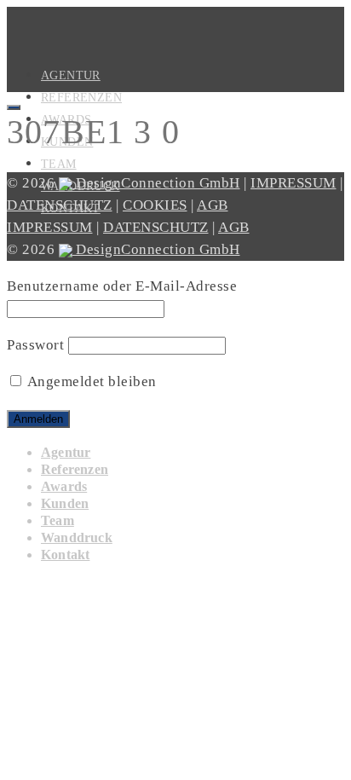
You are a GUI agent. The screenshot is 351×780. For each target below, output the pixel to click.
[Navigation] (13, 107)
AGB (212, 205)
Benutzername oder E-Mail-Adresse (122, 286)
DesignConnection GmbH (156, 183)
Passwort (35, 345)
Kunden (65, 503)
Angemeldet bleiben (90, 381)
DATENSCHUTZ (59, 205)
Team (59, 164)
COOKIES (155, 205)
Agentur (65, 452)
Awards (64, 486)
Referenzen (81, 97)
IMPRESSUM (293, 183)
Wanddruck (76, 537)
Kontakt (65, 554)
